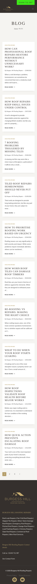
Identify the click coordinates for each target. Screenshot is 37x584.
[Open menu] (33, 8)
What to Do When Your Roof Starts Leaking (17, 353)
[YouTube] (22, 579)
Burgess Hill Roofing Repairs (15, 70)
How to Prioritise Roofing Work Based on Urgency (18, 230)
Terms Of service (24, 575)
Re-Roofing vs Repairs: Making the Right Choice (17, 312)
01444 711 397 (26, 2)
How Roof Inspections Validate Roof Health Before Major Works (15, 394)
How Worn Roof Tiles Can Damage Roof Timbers (17, 271)
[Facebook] (14, 579)
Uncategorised (10, 45)
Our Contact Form (8, 559)
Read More (10, 87)
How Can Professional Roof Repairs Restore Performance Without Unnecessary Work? (18, 57)
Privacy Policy (12, 575)
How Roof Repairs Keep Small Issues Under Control (17, 104)
